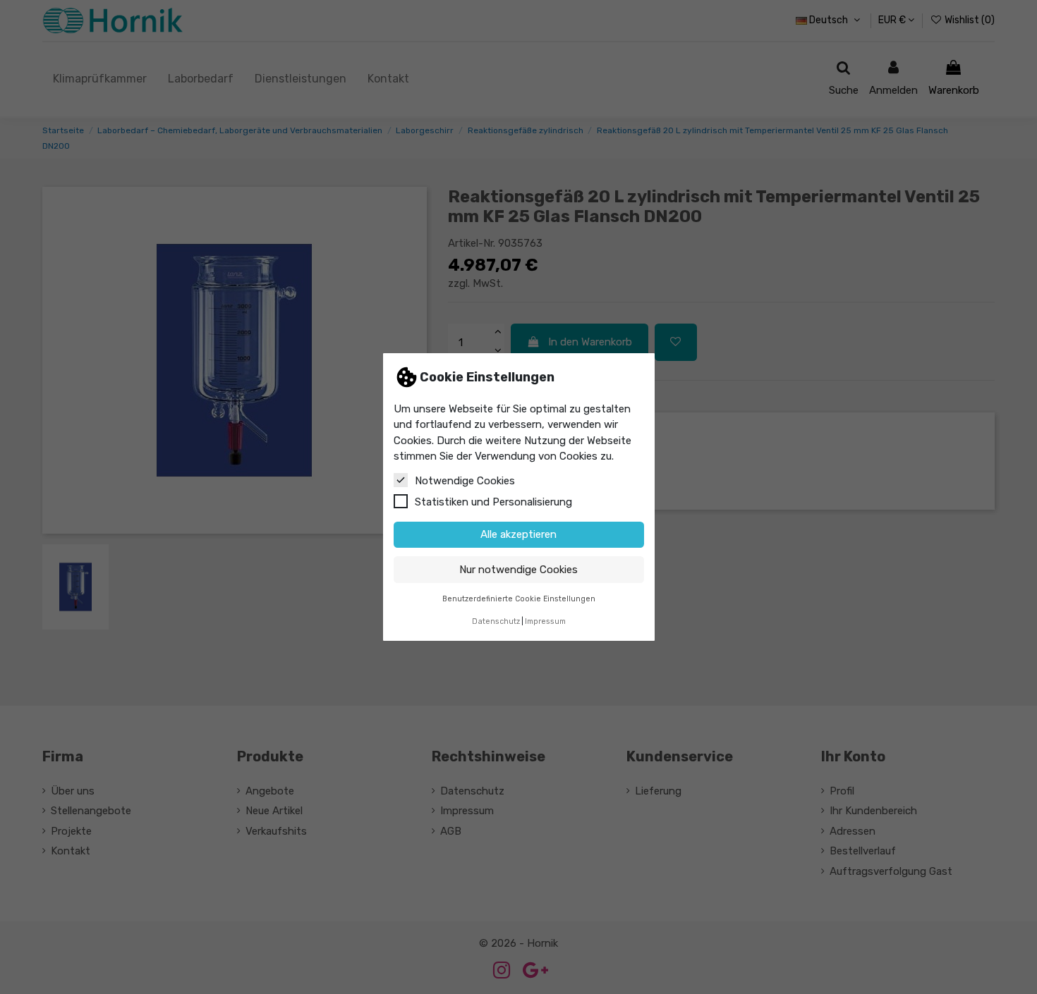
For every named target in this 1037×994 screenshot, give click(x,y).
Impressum (545, 621)
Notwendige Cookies (465, 480)
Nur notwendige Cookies (518, 569)
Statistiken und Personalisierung (493, 502)
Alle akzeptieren (518, 534)
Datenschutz (496, 621)
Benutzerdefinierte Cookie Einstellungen (518, 598)
